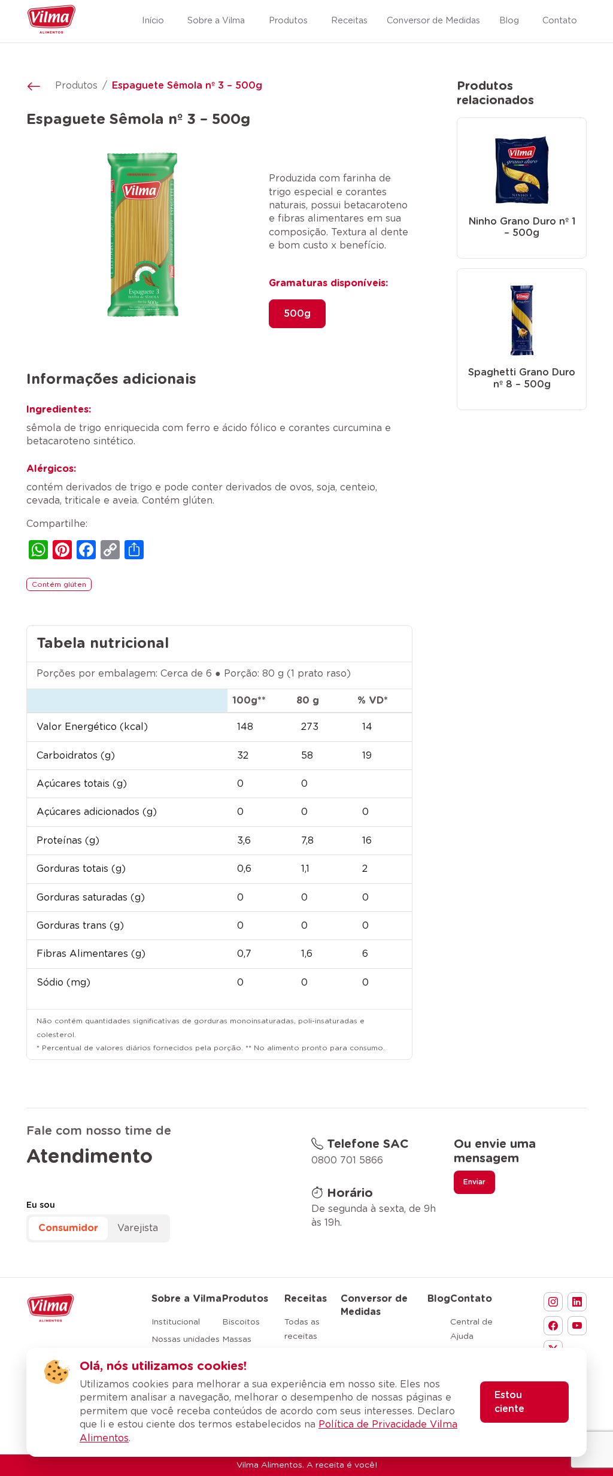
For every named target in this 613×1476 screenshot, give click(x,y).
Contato (471, 1299)
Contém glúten (59, 584)
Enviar (474, 1182)
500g (297, 314)
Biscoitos (241, 1322)
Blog (438, 1299)
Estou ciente (509, 1401)
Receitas (305, 1299)
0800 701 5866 (347, 1160)
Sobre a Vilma (186, 1299)
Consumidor (68, 1228)
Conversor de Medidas (374, 1305)
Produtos (76, 85)
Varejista (137, 1228)
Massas (236, 1339)
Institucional (175, 1322)
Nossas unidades (185, 1339)
